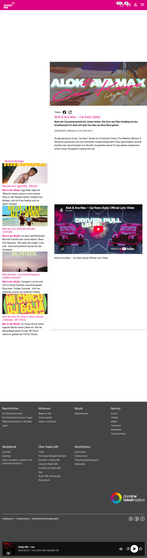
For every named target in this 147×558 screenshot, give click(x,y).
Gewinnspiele (45, 417)
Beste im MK (44, 413)
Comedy (6, 452)
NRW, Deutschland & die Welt (17, 421)
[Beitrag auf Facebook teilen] (64, 112)
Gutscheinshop (118, 433)
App (40, 472)
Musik (79, 408)
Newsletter (116, 429)
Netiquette (80, 464)
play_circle (134, 548)
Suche (114, 413)
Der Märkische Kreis (12, 413)
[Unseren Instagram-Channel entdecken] (142, 518)
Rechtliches (82, 447)
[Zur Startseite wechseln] (9, 5)
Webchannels (81, 413)
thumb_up (140, 549)
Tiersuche (116, 425)
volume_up (121, 549)
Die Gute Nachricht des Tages (17, 417)
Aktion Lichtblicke (47, 421)
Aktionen (44, 408)
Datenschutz (81, 456)
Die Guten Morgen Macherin (52, 456)
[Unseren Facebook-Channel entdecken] (136, 518)
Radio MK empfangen (49, 476)
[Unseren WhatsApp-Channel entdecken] (131, 518)
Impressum (80, 452)
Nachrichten (10, 408)
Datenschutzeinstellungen (45, 518)
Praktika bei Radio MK (49, 468)
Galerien (6, 456)
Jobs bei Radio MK (48, 464)
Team (41, 452)
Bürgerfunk (44, 480)
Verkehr (114, 417)
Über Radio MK (48, 447)
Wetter (114, 421)
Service (115, 408)
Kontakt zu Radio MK (49, 460)
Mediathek (9, 447)
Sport (5, 425)
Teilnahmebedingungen (86, 460)
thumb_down (128, 549)
